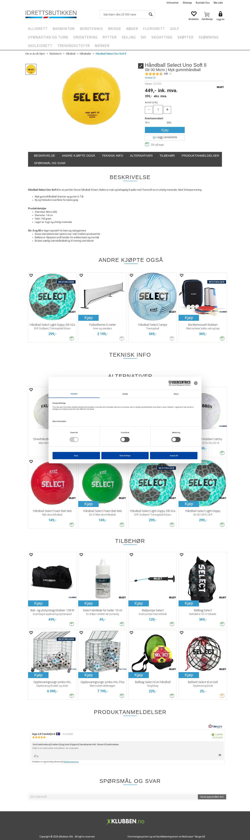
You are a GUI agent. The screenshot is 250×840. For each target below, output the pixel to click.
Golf (174, 28)
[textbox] (113, 796)
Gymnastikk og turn (48, 37)
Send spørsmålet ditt (212, 796)
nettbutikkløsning (162, 836)
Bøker (132, 28)
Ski (143, 37)
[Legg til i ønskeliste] (31, 275)
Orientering (85, 37)
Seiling (129, 37)
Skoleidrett (40, 45)
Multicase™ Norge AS (193, 836)
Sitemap (187, 2)
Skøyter (186, 37)
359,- (169, 122)
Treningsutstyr (73, 45)
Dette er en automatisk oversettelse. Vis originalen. (55, 748)
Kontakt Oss (203, 2)
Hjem (42, 53)
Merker (102, 45)
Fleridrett (154, 28)
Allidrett (38, 28)
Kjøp (165, 130)
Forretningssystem (138, 836)
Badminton (64, 28)
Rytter (110, 37)
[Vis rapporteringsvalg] (220, 755)
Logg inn (220, 19)
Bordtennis (91, 28)
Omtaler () (150, 77)
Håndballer (85, 53)
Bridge (114, 28)
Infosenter (173, 2)
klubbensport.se (71, 762)
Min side (218, 2)
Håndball (70, 53)
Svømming (209, 37)
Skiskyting (162, 37)
